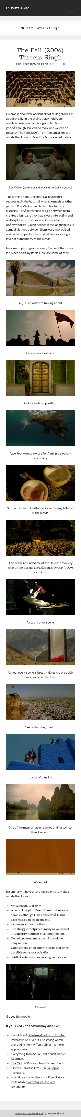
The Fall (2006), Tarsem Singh (40, 54)
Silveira (39, 63)
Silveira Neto (17, 8)
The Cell (16, 1063)
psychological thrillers (40, 1082)
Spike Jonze (41, 1054)
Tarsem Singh (56, 132)
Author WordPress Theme (29, 1113)
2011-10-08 (57, 63)
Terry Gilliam (44, 1044)
